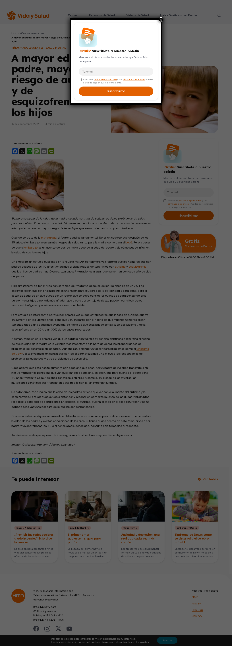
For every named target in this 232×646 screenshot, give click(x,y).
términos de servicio (134, 79)
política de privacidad (105, 79)
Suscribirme (116, 91)
